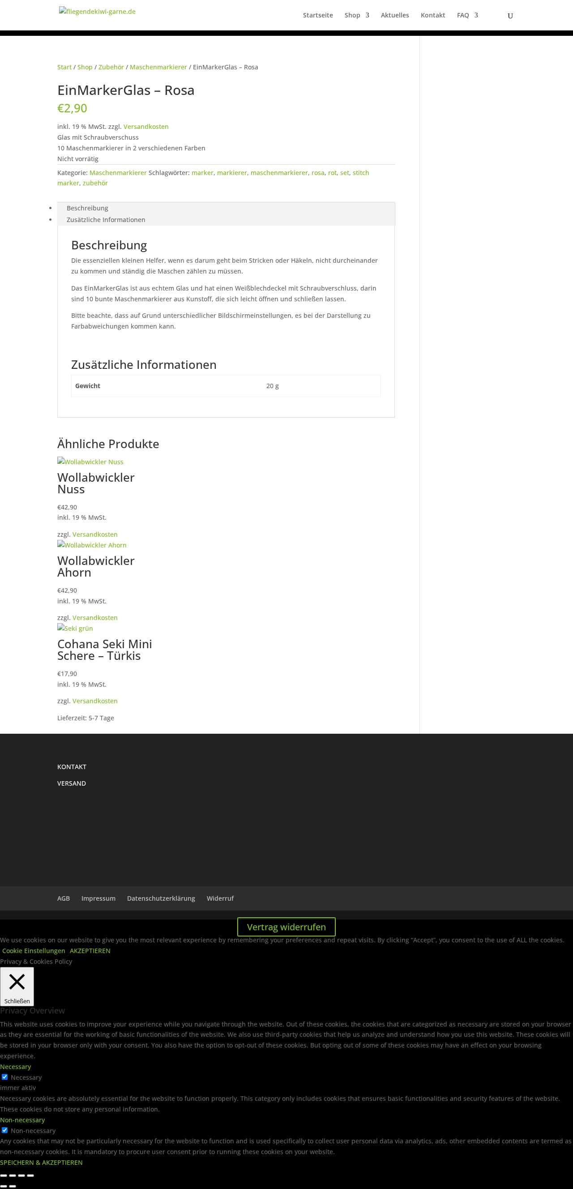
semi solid (424, 828)
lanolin (471, 804)
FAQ (463, 15)
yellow (411, 855)
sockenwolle (387, 841)
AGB (63, 898)
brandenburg (456, 781)
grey (339, 804)
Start (64, 67)
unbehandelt (316, 855)
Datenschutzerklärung (161, 898)
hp (439, 804)
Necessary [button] (15, 1066)
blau (410, 780)
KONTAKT (71, 766)
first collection (455, 791)
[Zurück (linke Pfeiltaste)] (3, 1186)
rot (332, 172)
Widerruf (220, 898)
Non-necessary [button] (22, 1120)
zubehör (95, 183)
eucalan (377, 793)
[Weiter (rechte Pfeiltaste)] (12, 1186)
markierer (232, 172)
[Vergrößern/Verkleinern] (3, 1175)
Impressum (98, 898)
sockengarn (327, 841)
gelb (497, 792)
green (322, 804)
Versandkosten (146, 126)
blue (428, 780)
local (487, 804)
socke (481, 828)
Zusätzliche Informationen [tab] (106, 219)
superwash (476, 843)
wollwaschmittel (383, 855)
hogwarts (421, 804)
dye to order (347, 792)
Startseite (318, 15)
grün (354, 804)
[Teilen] (21, 1175)
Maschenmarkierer (158, 67)
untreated (348, 855)
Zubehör (111, 67)
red (367, 830)
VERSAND (71, 783)
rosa (318, 172)
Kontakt (433, 15)
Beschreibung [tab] (87, 208)
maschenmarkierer (279, 172)
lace (453, 803)
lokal (501, 804)
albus (306, 781)
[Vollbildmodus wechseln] (12, 1175)
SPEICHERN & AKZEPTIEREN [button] (41, 1162)
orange (349, 829)
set (344, 172)
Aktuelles (395, 15)
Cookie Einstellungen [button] (33, 950)
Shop (352, 15)
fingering (404, 792)
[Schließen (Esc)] (30, 1175)
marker (203, 172)
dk (481, 779)
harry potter (386, 803)
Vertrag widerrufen (286, 927)
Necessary (26, 1077)
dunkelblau (312, 793)
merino (442, 815)
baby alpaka (377, 780)
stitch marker (436, 843)
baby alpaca (334, 780)
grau (305, 804)
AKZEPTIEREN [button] (90, 950)
